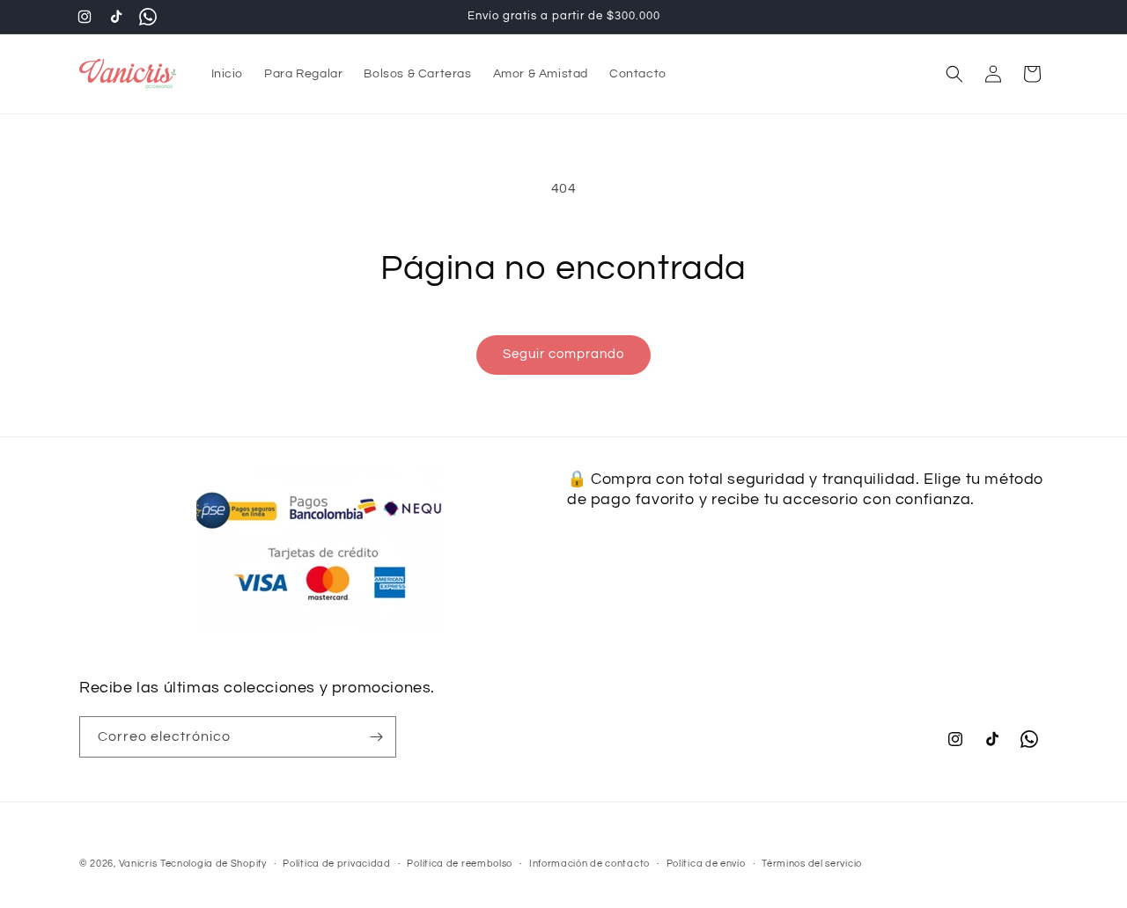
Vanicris (138, 863)
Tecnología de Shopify (213, 863)
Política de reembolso (459, 863)
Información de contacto (589, 863)
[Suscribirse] (376, 737)
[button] (954, 74)
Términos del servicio (812, 863)
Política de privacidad (336, 863)
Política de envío (706, 863)
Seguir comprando (563, 354)
